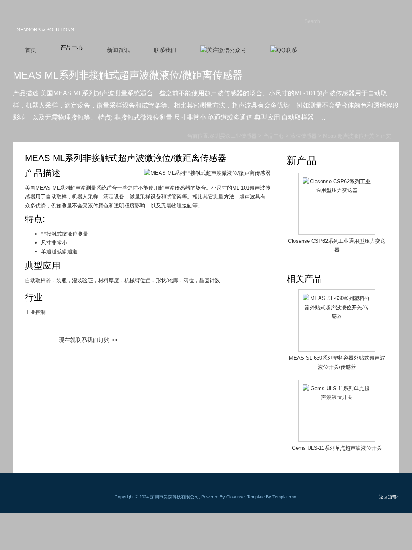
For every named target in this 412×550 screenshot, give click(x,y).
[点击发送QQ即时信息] (283, 50)
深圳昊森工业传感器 (53, 17)
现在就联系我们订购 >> (88, 340)
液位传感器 (303, 136)
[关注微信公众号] (223, 50)
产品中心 (71, 47)
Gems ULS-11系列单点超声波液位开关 (337, 448)
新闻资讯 (118, 50)
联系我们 (165, 50)
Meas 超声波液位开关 (348, 136)
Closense (235, 496)
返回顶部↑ (389, 496)
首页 (30, 50)
